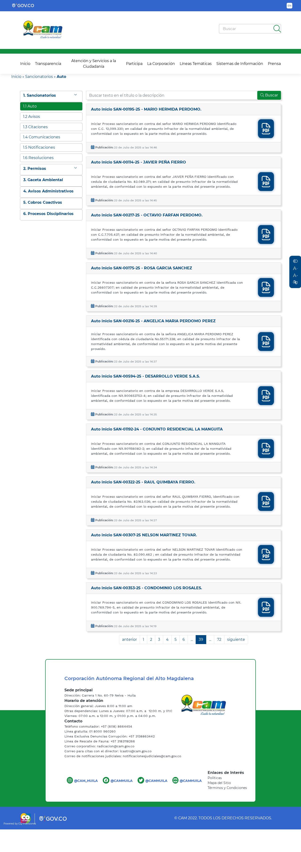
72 (219, 639)
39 (201, 639)
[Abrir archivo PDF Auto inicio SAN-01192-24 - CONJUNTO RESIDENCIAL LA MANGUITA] (266, 451)
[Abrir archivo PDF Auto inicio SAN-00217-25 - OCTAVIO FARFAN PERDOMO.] (266, 237)
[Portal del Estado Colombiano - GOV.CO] (23, 5)
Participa (134, 63)
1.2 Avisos (31, 116)
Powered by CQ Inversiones (20, 823)
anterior (129, 639)
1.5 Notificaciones (39, 147)
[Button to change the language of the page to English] (289, 6)
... (192, 639)
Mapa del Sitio (219, 783)
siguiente (236, 639)
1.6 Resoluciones (38, 157)
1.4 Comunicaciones (41, 137)
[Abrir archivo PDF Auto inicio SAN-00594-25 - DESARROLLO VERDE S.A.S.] (266, 398)
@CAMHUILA (122, 781)
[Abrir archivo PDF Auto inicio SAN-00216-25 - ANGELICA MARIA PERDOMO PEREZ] (266, 344)
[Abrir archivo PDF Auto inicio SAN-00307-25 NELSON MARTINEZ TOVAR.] (266, 557)
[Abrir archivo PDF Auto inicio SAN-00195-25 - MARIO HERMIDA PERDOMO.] (266, 131)
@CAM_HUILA (86, 781)
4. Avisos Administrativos (48, 191)
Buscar (271, 95)
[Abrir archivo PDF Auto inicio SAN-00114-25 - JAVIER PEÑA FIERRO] (266, 184)
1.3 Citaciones (35, 127)
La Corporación (161, 63)
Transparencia (48, 63)
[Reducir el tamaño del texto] (295, 282)
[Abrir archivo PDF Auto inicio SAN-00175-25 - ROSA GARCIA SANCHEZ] (266, 290)
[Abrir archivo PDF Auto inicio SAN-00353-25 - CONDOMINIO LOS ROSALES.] (266, 610)
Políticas (215, 778)
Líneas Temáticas (196, 63)
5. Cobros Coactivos (42, 202)
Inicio (25, 63)
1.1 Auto (30, 106)
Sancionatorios (39, 76)
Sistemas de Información (239, 63)
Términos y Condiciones (227, 788)
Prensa (274, 63)
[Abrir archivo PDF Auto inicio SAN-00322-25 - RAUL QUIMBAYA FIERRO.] (266, 504)
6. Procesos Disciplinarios (48, 213)
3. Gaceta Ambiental (43, 180)
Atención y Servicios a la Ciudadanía (93, 64)
